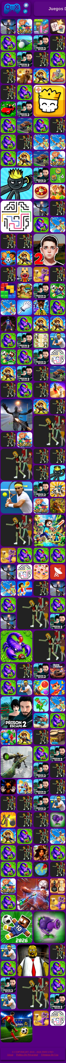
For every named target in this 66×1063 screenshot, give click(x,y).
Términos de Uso (49, 1054)
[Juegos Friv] (26, 7)
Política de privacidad (27, 1054)
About (10, 1054)
